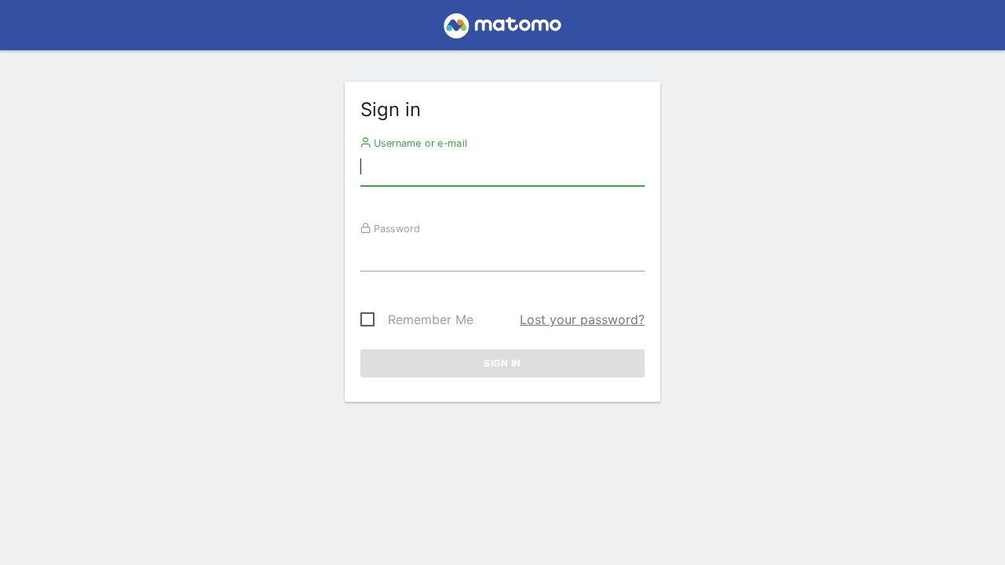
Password (394, 228)
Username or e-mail (418, 143)
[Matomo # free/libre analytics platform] (503, 30)
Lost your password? (582, 319)
